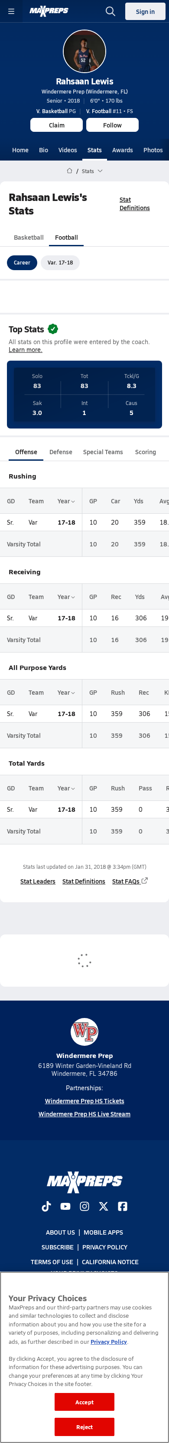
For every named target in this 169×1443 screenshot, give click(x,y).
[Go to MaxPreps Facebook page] (122, 1207)
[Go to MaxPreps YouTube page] (65, 1207)
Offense (26, 451)
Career (22, 262)
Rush (118, 692)
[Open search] (110, 11)
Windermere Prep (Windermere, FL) (85, 91)
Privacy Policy (104, 1246)
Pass (145, 788)
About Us (60, 1232)
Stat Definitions (135, 203)
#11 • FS (109, 110)
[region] (84, 1357)
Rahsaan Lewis (85, 81)
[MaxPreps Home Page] (69, 171)
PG (56, 110)
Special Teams (103, 451)
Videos (67, 149)
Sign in (145, 11)
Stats (95, 149)
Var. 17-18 (60, 262)
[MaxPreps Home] (48, 11)
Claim (57, 125)
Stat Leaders (37, 881)
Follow (112, 125)
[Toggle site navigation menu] (11, 11)
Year (64, 501)
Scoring (145, 451)
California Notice (110, 1261)
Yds (138, 501)
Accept (84, 1402)
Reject (84, 1427)
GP (93, 501)
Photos (153, 149)
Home (20, 149)
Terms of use (52, 1261)
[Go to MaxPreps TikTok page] (46, 1207)
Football (66, 237)
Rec (116, 596)
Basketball (29, 237)
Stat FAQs (126, 881)
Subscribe (58, 1246)
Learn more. (25, 349)
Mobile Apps (103, 1232)
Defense (60, 451)
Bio (43, 149)
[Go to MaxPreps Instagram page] (84, 1207)
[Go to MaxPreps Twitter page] (103, 1207)
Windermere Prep (84, 1055)
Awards (122, 149)
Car (115, 501)
